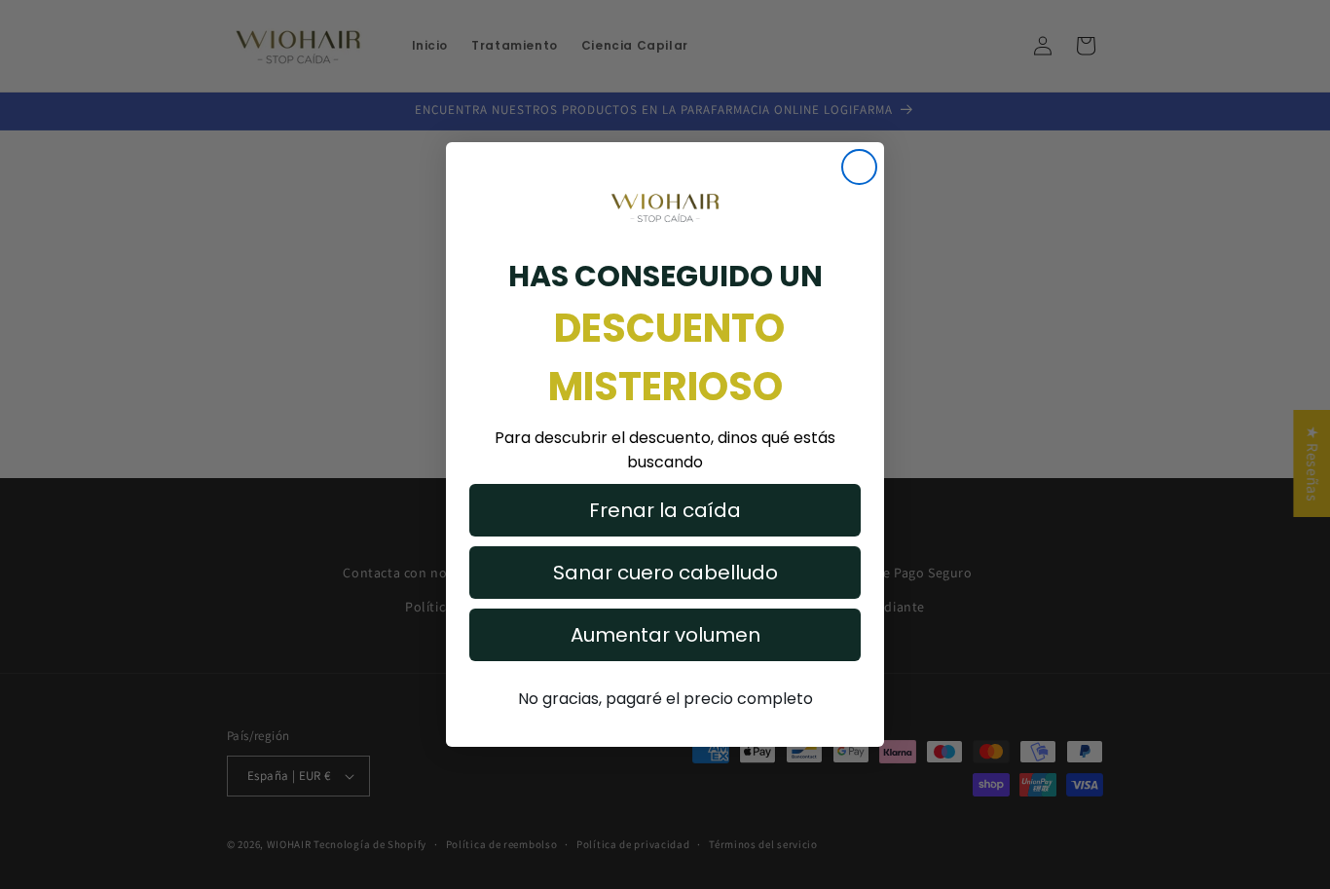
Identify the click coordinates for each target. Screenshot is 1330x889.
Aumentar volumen (665, 634)
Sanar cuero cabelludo (665, 572)
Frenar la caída (665, 510)
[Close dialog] (859, 167)
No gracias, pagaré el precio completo (665, 698)
